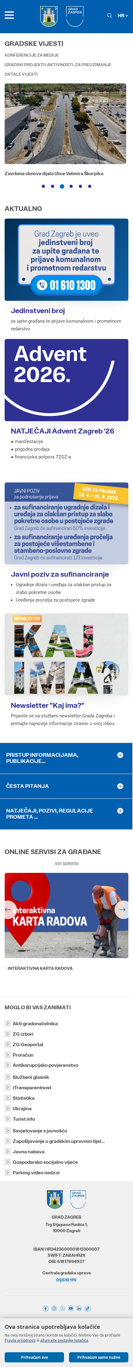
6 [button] (90, 186)
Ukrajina (22, 1108)
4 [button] (71, 186)
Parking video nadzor (36, 1172)
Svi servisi (67, 863)
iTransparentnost (32, 1087)
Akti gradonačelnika (35, 1023)
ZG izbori (23, 1034)
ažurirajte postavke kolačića (64, 1340)
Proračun (23, 1055)
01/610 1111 (66, 1279)
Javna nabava (29, 1151)
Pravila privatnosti (20, 1340)
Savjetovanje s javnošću (40, 1130)
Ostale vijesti (21, 74)
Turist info (24, 1119)
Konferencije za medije (32, 55)
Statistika (24, 1098)
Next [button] (123, 910)
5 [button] (80, 186)
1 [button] (43, 186)
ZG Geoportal (28, 1044)
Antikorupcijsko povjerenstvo (45, 1065)
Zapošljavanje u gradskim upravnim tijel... (59, 1141)
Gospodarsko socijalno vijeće (45, 1162)
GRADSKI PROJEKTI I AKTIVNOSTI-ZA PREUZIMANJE (58, 64)
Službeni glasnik (31, 1077)
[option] (66, 136)
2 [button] (52, 186)
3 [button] (62, 186)
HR (121, 15)
